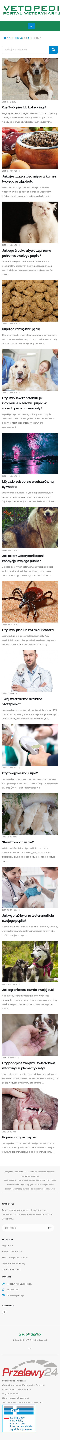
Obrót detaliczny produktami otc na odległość (22, 1402)
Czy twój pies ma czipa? (20, 773)
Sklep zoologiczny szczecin (15, 1257)
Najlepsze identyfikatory (13, 1263)
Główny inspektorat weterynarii (15, 1398)
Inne (28, 38)
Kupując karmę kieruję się (21, 329)
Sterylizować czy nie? (18, 842)
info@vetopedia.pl (15, 1295)
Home (9, 38)
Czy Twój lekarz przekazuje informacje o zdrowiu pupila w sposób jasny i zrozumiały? (24, 403)
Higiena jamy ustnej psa (19, 1137)
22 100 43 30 (12, 1289)
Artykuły (19, 38)
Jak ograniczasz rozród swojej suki (28, 990)
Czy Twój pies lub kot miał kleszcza (28, 630)
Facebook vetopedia (11, 1269)
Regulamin (7, 1245)
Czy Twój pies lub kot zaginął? (24, 107)
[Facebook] (4, 1312)
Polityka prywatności (12, 1251)
